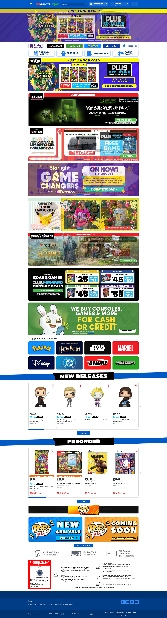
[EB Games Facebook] (123, 602)
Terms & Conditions (46, 604)
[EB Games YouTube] (137, 602)
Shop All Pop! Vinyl (83, 545)
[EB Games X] (132, 602)
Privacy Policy (32, 604)
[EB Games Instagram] (127, 602)
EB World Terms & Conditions (64, 604)
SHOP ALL (83, 433)
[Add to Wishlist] (52, 386)
